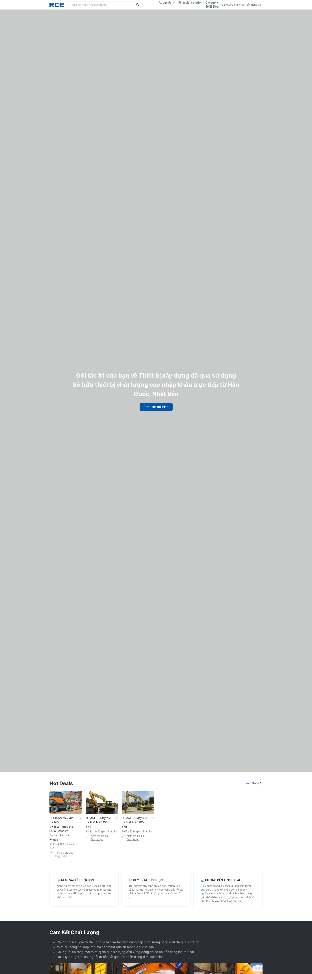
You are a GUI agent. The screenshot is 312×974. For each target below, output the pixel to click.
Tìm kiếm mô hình (156, 406)
